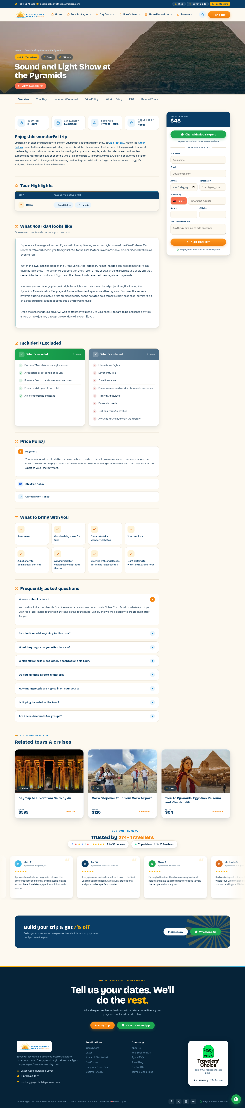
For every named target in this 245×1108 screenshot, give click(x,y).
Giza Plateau (116, 142)
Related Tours (149, 99)
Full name (175, 153)
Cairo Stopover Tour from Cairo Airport (122, 798)
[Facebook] (171, 1101)
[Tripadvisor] (193, 1101)
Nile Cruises (130, 14)
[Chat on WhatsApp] (236, 1099)
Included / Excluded (66, 99)
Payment (28, 451)
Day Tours (106, 14)
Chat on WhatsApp (138, 1025)
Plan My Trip (102, 1025)
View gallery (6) (32, 86)
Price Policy (92, 99)
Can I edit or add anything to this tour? (86, 633)
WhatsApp (176, 194)
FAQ (131, 99)
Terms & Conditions (142, 1071)
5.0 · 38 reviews (98, 844)
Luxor (89, 1052)
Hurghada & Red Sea (97, 1067)
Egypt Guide (199, 3)
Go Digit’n (121, 1101)
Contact (92, 1101)
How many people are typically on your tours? (86, 688)
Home (58, 14)
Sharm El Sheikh (94, 1071)
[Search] (202, 14)
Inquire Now (175, 931)
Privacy (82, 1101)
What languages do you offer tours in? (86, 647)
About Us (137, 1047)
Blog (180, 3)
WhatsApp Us (207, 931)
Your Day (41, 99)
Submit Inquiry (198, 242)
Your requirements (180, 221)
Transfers (186, 14)
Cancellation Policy (35, 496)
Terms (73, 1101)
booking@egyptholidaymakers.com (60, 3)
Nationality (205, 181)
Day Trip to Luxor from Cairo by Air (44, 798)
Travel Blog (137, 1062)
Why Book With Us (141, 1052)
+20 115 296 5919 (26, 3)
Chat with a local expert (200, 134)
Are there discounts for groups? (86, 716)
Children (203, 208)
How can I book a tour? (86, 599)
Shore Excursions (158, 14)
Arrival (173, 181)
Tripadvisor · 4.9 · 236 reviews (156, 844)
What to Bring (114, 99)
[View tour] (49, 771)
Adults (174, 208)
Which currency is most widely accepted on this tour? (86, 661)
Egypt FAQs (138, 1057)
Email (173, 167)
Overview (23, 99)
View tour (73, 811)
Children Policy (31, 484)
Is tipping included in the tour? (86, 702)
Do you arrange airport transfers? (86, 674)
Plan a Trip (219, 14)
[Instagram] (186, 1101)
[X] (179, 1101)
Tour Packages (79, 14)
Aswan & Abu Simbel (97, 1057)
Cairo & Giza (92, 1047)
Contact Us (222, 3)
